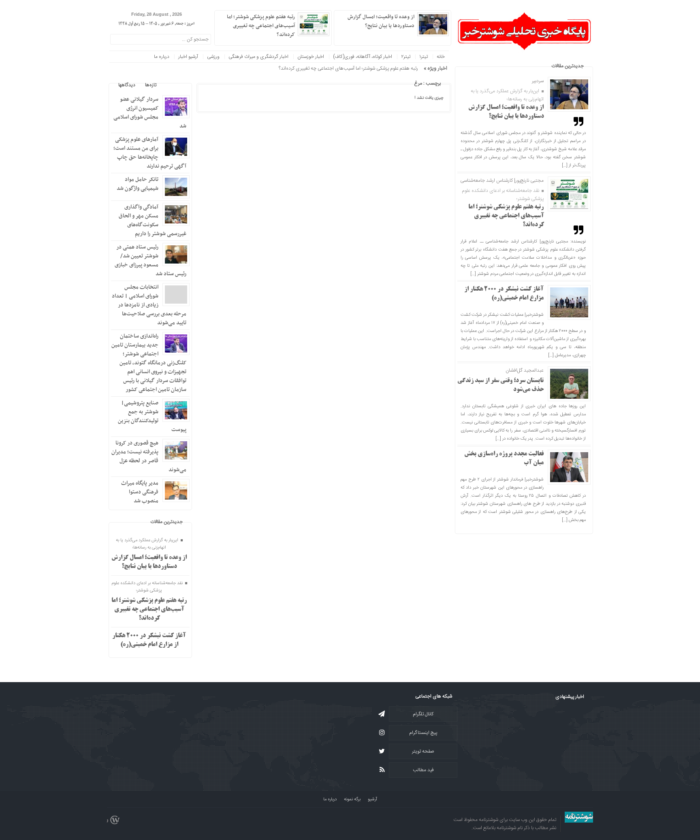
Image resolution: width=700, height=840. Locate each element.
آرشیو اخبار (188, 57)
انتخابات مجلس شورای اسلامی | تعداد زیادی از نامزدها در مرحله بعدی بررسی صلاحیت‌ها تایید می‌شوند (149, 305)
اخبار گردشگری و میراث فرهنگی (258, 57)
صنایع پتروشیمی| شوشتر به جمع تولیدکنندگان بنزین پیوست (152, 416)
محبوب (173, 85)
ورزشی (213, 57)
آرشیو (372, 799)
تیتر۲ (405, 57)
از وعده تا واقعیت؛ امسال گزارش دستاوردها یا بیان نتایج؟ (381, 21)
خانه (441, 57)
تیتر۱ (423, 57)
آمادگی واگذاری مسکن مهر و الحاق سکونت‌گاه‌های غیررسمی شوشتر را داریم (152, 220)
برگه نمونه (352, 799)
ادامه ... (345, 34)
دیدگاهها (126, 85)
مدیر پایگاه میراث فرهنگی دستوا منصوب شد (139, 492)
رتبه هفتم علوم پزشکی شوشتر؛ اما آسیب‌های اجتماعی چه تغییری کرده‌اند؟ (506, 216)
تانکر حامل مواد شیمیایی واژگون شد (137, 184)
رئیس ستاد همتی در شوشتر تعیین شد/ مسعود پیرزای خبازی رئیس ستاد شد (150, 260)
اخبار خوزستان (310, 57)
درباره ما (161, 57)
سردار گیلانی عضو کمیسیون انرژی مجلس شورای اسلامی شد (149, 113)
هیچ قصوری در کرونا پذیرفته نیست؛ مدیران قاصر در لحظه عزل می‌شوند (148, 456)
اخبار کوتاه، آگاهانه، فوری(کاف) (362, 57)
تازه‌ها (150, 85)
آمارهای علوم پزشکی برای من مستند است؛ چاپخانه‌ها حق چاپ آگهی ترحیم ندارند (149, 153)
